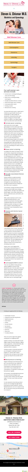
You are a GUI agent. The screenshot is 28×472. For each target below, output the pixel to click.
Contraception (14, 47)
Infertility (14, 57)
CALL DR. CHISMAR (14, 432)
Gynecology (14, 62)
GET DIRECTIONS (14, 437)
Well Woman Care (14, 42)
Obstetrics (14, 52)
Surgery (14, 67)
